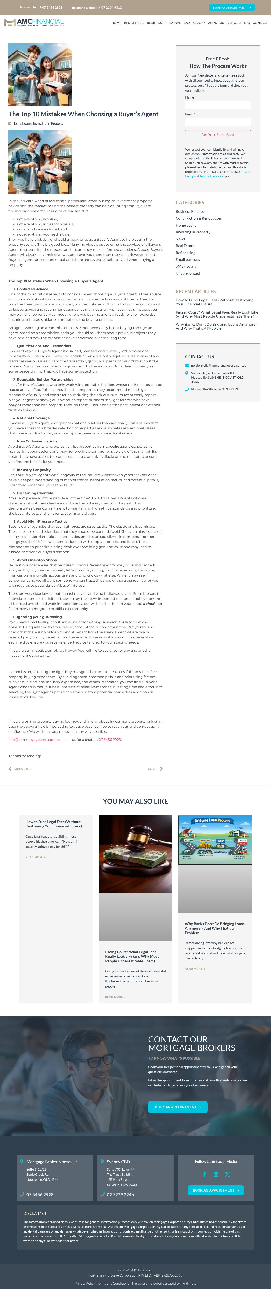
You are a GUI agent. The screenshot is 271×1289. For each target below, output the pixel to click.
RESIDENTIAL (134, 23)
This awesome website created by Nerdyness (163, 1283)
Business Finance (190, 211)
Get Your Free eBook (218, 135)
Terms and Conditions (113, 1283)
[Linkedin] (216, 1174)
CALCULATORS (194, 23)
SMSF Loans (186, 266)
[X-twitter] (227, 1174)
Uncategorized (188, 273)
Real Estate (185, 245)
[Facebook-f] (204, 1174)
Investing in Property (48, 124)
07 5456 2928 (110, 740)
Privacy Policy (85, 1283)
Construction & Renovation (198, 218)
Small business (188, 259)
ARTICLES (234, 23)
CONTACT (260, 23)
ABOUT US (216, 23)
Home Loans (22, 124)
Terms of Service (210, 176)
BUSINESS (154, 23)
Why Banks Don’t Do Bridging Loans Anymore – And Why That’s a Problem (217, 326)
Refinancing (185, 252)
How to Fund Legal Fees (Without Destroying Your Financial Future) (53, 824)
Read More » (35, 857)
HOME (116, 23)
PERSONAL (173, 23)
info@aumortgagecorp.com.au (34, 740)
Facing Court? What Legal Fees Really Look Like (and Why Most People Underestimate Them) (217, 314)
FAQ (247, 23)
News (180, 239)
